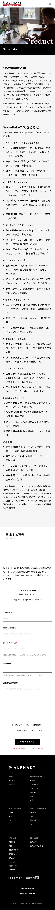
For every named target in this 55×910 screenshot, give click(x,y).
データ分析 (34, 784)
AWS (10, 820)
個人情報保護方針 (27, 888)
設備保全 (33, 792)
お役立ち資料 (13, 866)
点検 (31, 796)
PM (31, 824)
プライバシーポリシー (24, 724)
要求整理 (12, 780)
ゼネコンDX (34, 788)
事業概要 (12, 842)
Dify (31, 816)
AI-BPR (32, 780)
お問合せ (12, 869)
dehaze (50, 3)
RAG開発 (33, 812)
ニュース (12, 861)
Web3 (32, 800)
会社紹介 (12, 858)
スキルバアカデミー (37, 846)
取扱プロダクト (14, 850)
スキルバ (33, 842)
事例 (10, 846)
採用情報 (12, 854)
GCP (10, 816)
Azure (11, 812)
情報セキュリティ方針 (28, 893)
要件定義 (33, 820)
